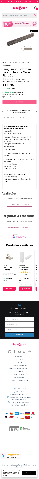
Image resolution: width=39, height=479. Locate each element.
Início (4, 62)
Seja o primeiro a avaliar (19, 204)
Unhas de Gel (12, 62)
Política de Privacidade (19, 365)
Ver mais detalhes (9, 97)
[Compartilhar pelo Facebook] (17, 117)
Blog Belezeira (19, 356)
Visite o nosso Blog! (21, 405)
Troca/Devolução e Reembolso (19, 368)
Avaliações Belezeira (19, 377)
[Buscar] (34, 15)
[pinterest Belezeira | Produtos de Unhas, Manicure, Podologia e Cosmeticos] (29, 351)
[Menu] (4, 7)
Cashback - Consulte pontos (19, 380)
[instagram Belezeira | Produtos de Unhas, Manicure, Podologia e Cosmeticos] (9, 351)
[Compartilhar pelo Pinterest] (23, 117)
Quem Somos (19, 359)
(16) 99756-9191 (20, 389)
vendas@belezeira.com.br (21, 394)
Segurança (19, 371)
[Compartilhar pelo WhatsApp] (13, 117)
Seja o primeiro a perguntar (19, 227)
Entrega (19, 362)
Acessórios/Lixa (24, 62)
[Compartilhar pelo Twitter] (20, 117)
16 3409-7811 (21, 392)
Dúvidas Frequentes (19, 374)
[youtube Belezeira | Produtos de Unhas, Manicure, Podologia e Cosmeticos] (19, 351)
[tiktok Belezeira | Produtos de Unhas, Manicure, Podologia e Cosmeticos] (24, 351)
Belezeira (5, 265)
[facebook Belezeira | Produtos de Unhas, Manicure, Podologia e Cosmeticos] (14, 351)
